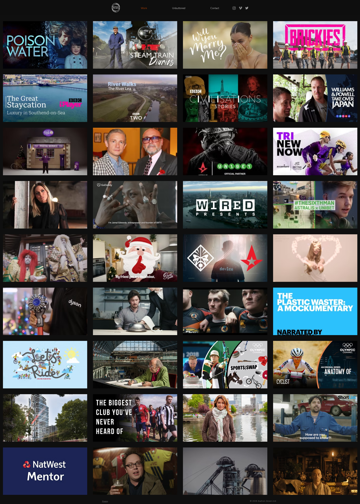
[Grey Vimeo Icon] (240, 8)
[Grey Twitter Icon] (247, 8)
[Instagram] (234, 8)
